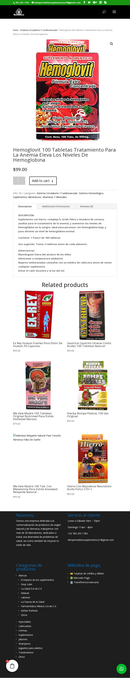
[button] (121, 669)
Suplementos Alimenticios (27, 197)
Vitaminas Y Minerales (55, 197)
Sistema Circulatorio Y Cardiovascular (38, 30)
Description (25, 206)
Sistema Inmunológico (91, 193)
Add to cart (41, 180)
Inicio (15, 30)
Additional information (56, 206)
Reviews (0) (86, 206)
